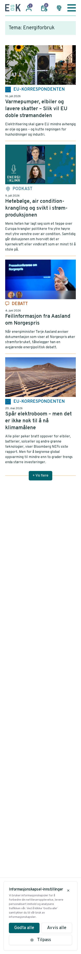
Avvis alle (56, 928)
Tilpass (44, 940)
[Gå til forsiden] (13, 7)
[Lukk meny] (71, 7)
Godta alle (24, 928)
